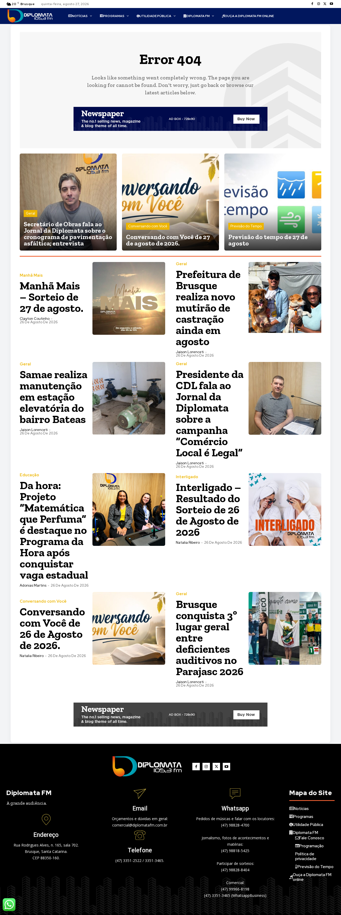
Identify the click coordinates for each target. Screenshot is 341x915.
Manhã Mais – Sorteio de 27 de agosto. (51, 297)
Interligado (187, 477)
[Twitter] (325, 4)
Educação (29, 475)
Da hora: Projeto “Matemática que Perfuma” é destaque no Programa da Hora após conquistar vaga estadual (54, 530)
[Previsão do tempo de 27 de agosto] (272, 202)
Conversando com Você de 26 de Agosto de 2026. (52, 628)
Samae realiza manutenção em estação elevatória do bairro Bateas (53, 397)
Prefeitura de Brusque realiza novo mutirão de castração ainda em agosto (208, 307)
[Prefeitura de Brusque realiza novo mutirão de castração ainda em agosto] (285, 298)
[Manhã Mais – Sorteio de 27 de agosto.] (128, 298)
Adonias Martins (33, 585)
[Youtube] (331, 4)
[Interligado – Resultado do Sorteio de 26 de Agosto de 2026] (285, 509)
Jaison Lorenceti (190, 352)
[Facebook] (312, 4)
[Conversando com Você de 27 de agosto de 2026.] (170, 202)
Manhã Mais (31, 275)
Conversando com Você (147, 226)
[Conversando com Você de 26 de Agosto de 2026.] (128, 628)
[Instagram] (318, 4)
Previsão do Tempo (246, 226)
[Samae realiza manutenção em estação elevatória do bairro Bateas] (128, 398)
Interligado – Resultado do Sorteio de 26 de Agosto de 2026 (208, 509)
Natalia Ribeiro (188, 542)
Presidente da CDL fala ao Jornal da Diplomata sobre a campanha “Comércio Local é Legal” (209, 413)
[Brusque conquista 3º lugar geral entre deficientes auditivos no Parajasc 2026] (285, 628)
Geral (30, 213)
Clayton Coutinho (35, 318)
